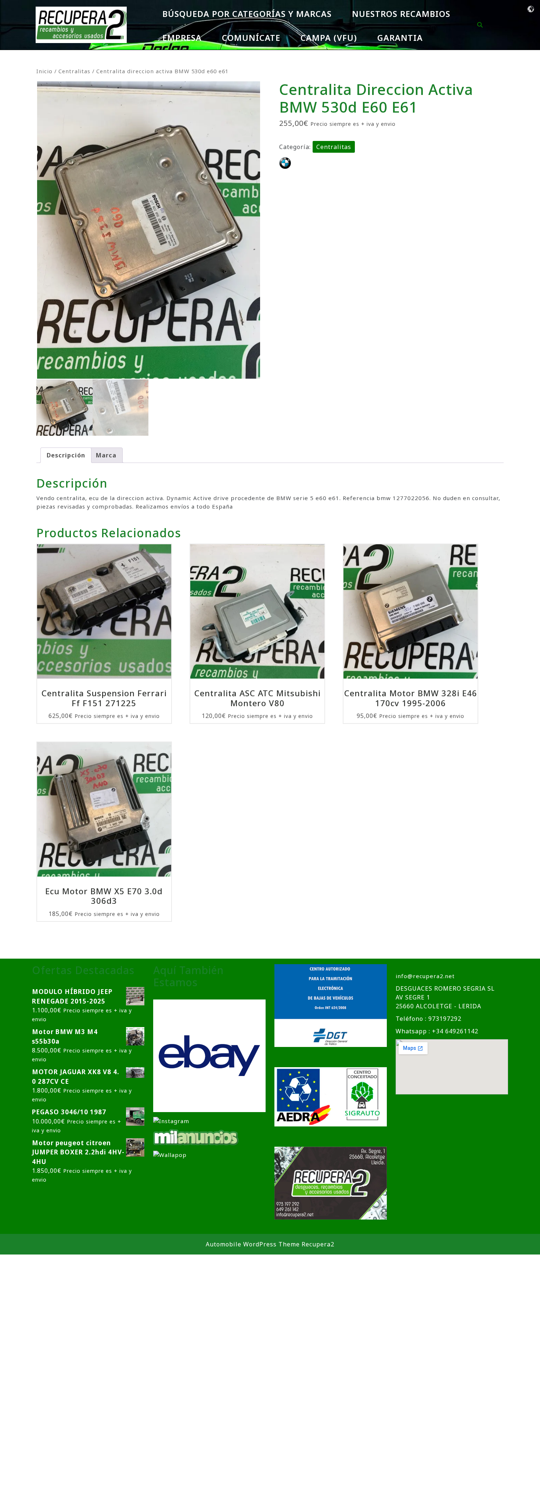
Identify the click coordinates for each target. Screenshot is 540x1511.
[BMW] (285, 163)
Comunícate (251, 37)
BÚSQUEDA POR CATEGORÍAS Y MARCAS (247, 13)
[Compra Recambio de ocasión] (170, 1154)
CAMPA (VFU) (328, 37)
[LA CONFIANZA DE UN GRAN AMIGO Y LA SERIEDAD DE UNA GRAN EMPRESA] (196, 1136)
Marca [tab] (106, 455)
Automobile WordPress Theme (253, 1244)
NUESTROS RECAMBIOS (401, 13)
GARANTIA (400, 37)
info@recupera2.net (425, 976)
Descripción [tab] (66, 455)
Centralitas (74, 71)
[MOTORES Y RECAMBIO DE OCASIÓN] (209, 1055)
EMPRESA (182, 37)
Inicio (44, 71)
